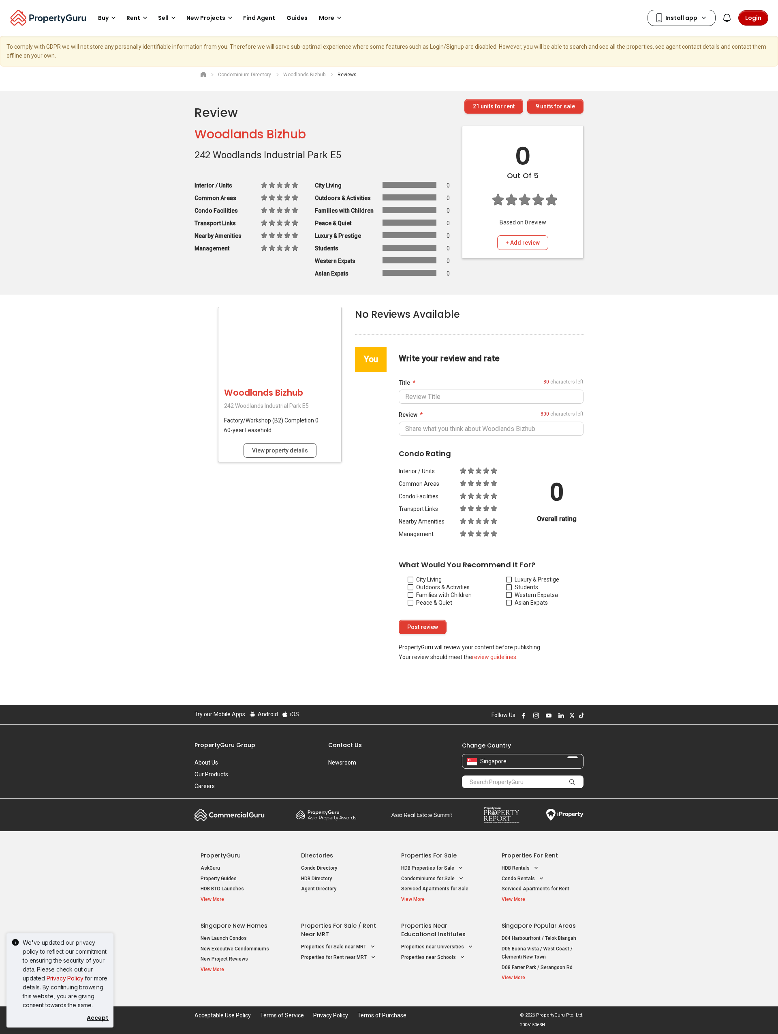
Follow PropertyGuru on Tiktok (580, 715)
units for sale (555, 106)
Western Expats (535, 595)
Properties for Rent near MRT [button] (334, 957)
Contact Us (345, 745)
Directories (317, 855)
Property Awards (326, 815)
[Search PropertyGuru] (572, 781)
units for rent (494, 106)
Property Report (501, 815)
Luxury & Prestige (537, 579)
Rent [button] (133, 18)
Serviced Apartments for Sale (434, 889)
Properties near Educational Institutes (433, 930)
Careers (204, 786)
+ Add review (523, 242)
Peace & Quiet (434, 602)
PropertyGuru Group (224, 745)
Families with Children (444, 595)
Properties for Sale (429, 855)
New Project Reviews (224, 959)
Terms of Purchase (381, 1015)
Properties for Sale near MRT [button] (334, 947)
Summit (421, 815)
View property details (280, 450)
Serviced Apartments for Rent (535, 889)
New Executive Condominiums (235, 949)
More (326, 18)
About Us (206, 762)
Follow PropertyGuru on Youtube (547, 715)
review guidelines (494, 657)
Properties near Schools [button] (429, 957)
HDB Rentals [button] (516, 868)
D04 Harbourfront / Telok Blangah (539, 938)
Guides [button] (297, 18)
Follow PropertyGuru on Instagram (535, 715)
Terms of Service (282, 1015)
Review (408, 414)
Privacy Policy (65, 978)
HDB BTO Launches (222, 889)
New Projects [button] (205, 18)
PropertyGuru (221, 855)
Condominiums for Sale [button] (428, 878)
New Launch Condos (224, 938)
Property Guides (219, 878)
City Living (429, 579)
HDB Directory (316, 878)
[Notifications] (727, 18)
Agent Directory (318, 889)
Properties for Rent (530, 855)
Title (404, 382)
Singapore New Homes (234, 926)
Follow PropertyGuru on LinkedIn (560, 715)
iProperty (565, 815)
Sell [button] (163, 18)
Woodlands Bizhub (250, 134)
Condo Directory (319, 868)
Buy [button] (103, 18)
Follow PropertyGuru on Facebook (522, 715)
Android (267, 714)
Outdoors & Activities (443, 587)
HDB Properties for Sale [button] (428, 868)
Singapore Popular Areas (539, 926)
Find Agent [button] (259, 18)
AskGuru (210, 868)
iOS (294, 714)
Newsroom (342, 762)
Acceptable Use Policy (222, 1015)
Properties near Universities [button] (433, 947)
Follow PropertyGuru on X (571, 715)
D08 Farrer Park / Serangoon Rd (537, 967)
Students (526, 587)
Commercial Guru (229, 815)
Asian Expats (531, 602)
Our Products (211, 774)
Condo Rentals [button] (519, 878)
